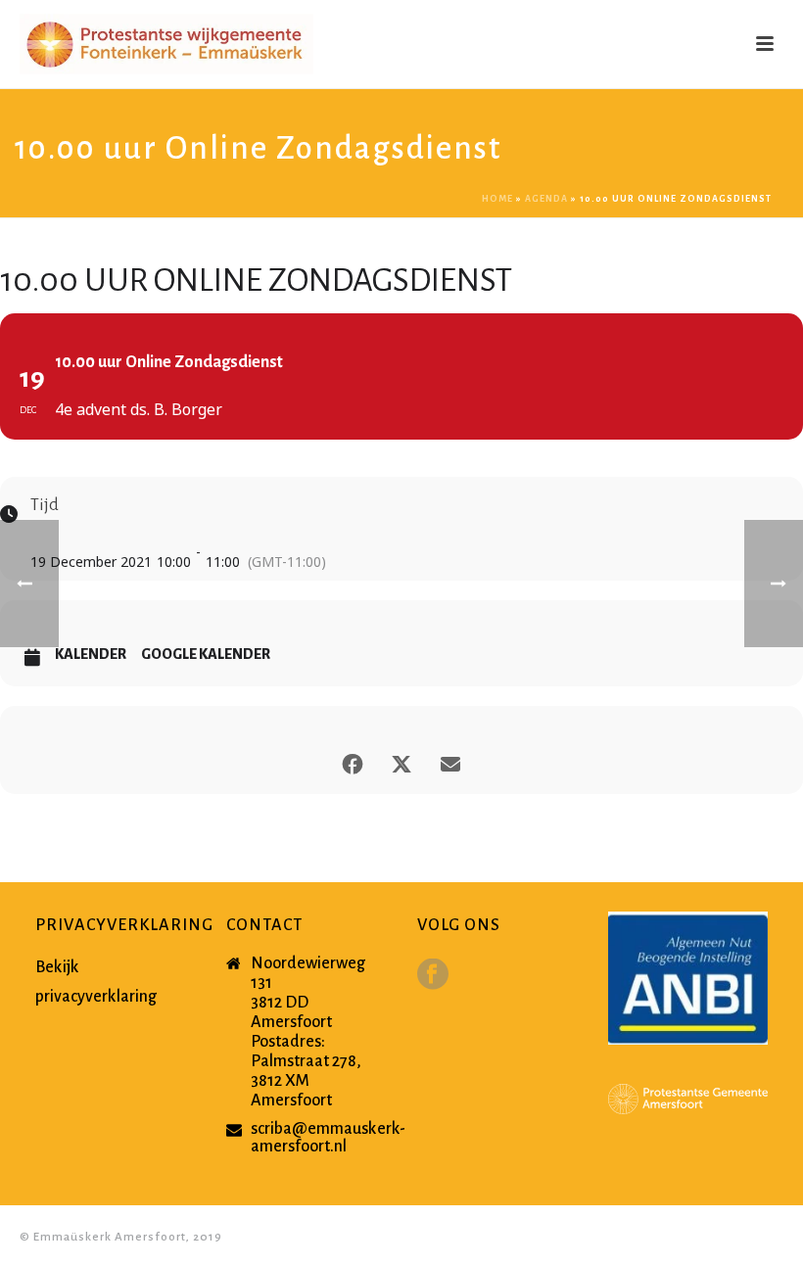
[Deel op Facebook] (352, 759)
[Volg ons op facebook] (433, 976)
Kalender (90, 654)
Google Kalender (205, 654)
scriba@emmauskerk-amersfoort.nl (328, 1137)
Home (497, 199)
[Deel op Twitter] (401, 759)
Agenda (546, 199)
